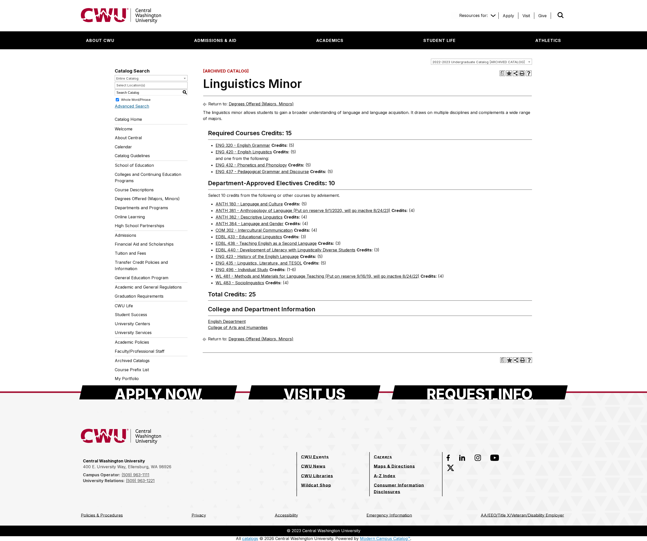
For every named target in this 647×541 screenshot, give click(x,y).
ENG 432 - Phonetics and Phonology (251, 165)
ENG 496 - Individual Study (242, 269)
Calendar (123, 146)
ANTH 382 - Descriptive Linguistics (249, 217)
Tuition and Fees (130, 253)
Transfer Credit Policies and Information (141, 265)
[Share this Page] (515, 73)
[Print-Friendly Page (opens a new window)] (522, 73)
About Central (128, 137)
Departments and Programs (141, 207)
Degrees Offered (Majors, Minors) (147, 198)
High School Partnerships (139, 225)
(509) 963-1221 (140, 480)
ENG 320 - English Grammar (243, 145)
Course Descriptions (134, 189)
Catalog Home (128, 119)
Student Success (131, 314)
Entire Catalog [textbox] (127, 78)
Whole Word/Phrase (136, 100)
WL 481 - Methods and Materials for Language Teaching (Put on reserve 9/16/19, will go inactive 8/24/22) (317, 276)
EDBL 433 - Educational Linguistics (249, 236)
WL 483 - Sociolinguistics (240, 282)
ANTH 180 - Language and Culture (249, 203)
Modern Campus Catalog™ (385, 538)
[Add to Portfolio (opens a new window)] (509, 73)
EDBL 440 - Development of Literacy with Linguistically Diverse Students (285, 249)
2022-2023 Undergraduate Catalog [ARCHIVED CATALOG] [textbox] (478, 62)
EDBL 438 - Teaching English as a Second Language (266, 243)
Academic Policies (132, 342)
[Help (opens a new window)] (529, 73)
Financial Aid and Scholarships (144, 244)
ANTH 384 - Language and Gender (250, 223)
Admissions (125, 235)
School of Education (134, 165)
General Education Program (141, 277)
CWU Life (124, 305)
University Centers (132, 323)
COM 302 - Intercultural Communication (254, 230)
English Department (227, 321)
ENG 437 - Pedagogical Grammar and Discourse (262, 171)
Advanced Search (132, 106)
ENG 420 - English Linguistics (244, 151)
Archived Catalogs (132, 360)
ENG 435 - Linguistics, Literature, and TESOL (259, 263)
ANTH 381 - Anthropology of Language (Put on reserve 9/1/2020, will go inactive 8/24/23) (303, 210)
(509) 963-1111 (135, 474)
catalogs (250, 538)
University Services (133, 332)
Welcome (123, 128)
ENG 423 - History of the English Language (257, 256)
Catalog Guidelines (132, 155)
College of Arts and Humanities (238, 327)
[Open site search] (560, 15)
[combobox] (481, 62)
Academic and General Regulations (148, 287)
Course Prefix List (132, 369)
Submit (553, 15)
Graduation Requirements (139, 296)
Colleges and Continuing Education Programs (148, 177)
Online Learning (130, 216)
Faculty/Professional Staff (140, 351)
